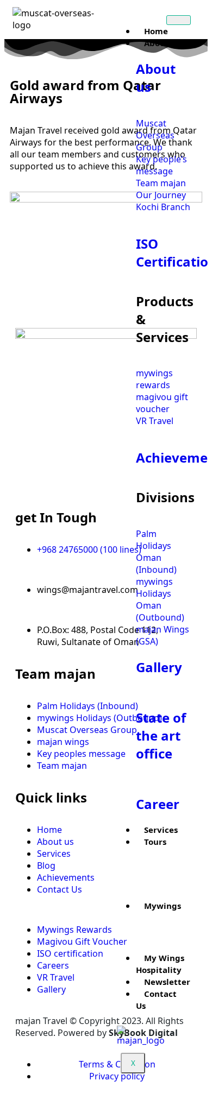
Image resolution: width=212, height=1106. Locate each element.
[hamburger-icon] (178, 20)
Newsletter (167, 981)
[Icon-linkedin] (87, 483)
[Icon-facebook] (28, 483)
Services (161, 829)
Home (156, 31)
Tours (155, 841)
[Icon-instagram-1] (58, 483)
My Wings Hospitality (160, 963)
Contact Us (156, 999)
